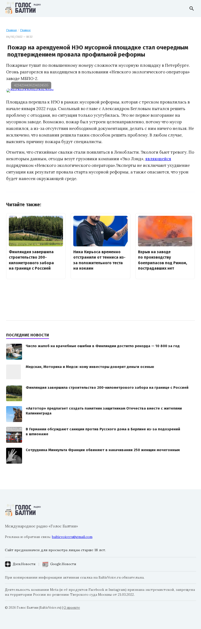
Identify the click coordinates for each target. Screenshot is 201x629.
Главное (25, 30)
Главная (11, 30)
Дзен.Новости (24, 564)
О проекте (71, 608)
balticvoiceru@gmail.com (72, 537)
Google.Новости (63, 564)
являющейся (158, 158)
